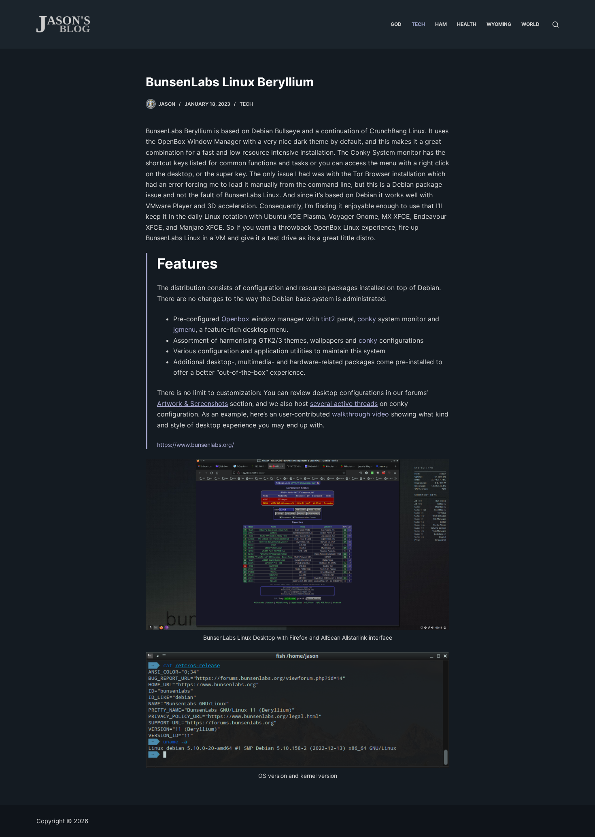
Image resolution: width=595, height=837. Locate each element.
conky (366, 319)
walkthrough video (360, 414)
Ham (441, 24)
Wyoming (499, 24)
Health (466, 24)
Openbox (235, 319)
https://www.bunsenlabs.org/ (195, 444)
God (396, 24)
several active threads (344, 403)
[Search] (555, 24)
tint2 (328, 319)
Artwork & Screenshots (192, 403)
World (530, 24)
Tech (418, 24)
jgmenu (184, 329)
